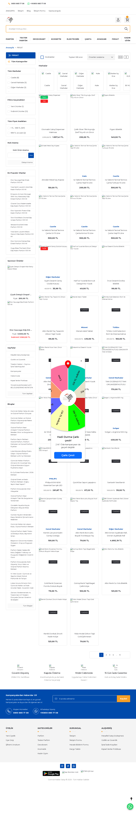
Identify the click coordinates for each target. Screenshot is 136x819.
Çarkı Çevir (68, 455)
